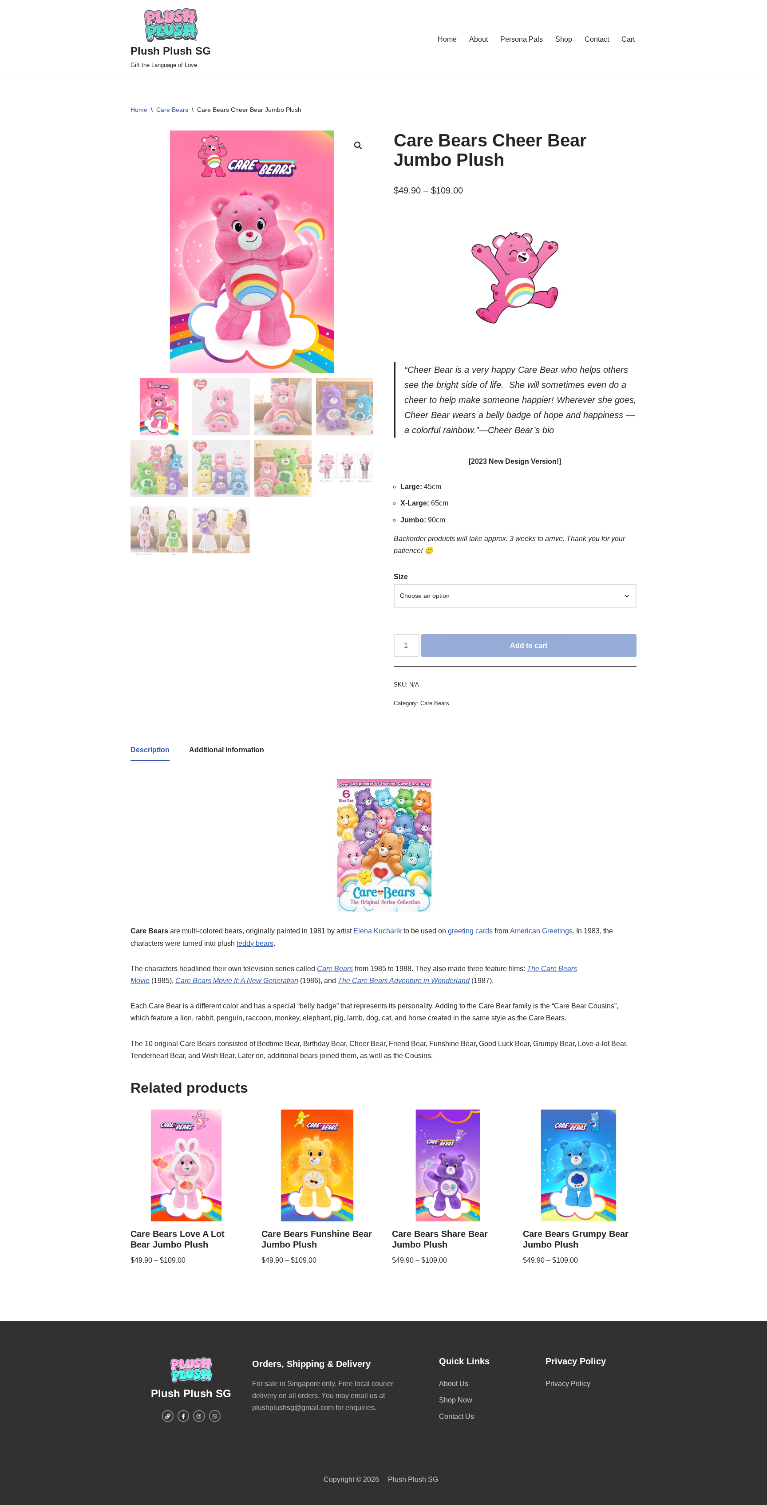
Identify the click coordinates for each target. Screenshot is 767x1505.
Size (401, 577)
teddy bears (255, 943)
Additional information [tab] (226, 750)
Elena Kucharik (377, 931)
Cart (628, 39)
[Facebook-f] (183, 1416)
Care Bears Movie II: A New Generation (236, 980)
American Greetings (541, 931)
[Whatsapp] (215, 1416)
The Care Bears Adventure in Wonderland (404, 980)
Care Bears (172, 109)
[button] (358, 146)
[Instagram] (199, 1416)
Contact (597, 39)
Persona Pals (521, 39)
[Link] (168, 1416)
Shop (563, 39)
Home (447, 39)
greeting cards (470, 931)
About (478, 39)
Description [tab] (150, 750)
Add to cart (528, 645)
